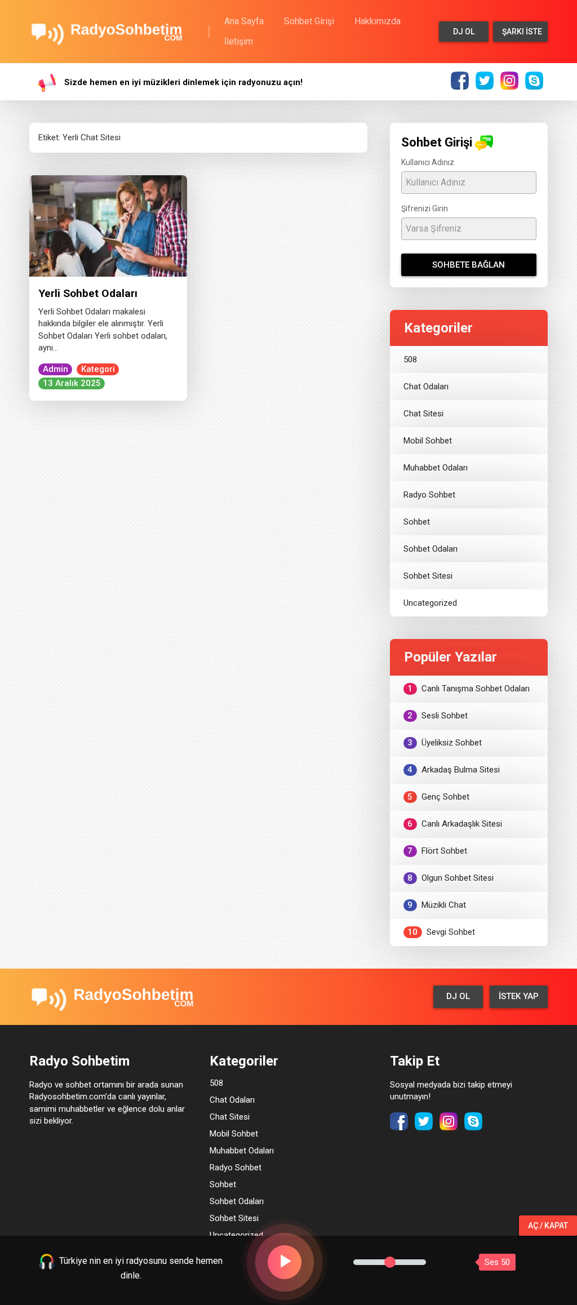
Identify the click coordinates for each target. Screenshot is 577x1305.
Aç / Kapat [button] (548, 1225)
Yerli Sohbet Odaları (87, 293)
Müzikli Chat (436, 905)
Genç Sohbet (438, 797)
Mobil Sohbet (427, 441)
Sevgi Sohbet (441, 932)
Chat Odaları (426, 386)
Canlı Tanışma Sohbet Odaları (468, 688)
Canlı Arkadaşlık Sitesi (454, 824)
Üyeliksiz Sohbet (444, 743)
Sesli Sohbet (437, 716)
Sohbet (416, 522)
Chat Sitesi (423, 414)
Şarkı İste (522, 31)
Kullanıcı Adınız (427, 162)
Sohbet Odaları (430, 549)
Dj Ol (463, 31)
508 (410, 359)
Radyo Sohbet (429, 495)
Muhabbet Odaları (435, 468)
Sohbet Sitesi (427, 576)
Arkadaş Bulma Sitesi (453, 770)
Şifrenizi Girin (424, 208)
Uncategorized (430, 603)
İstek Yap (519, 996)
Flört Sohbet (437, 851)
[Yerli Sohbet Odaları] (108, 225)
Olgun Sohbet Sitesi (450, 878)
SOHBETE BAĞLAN (468, 265)
